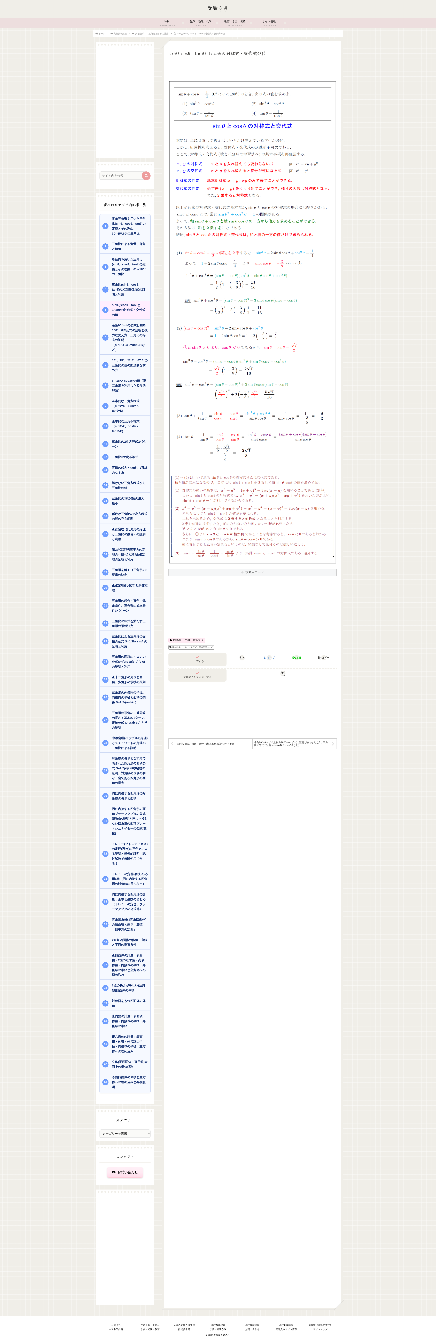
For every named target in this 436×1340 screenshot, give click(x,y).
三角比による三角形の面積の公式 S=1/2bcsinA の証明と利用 (129, 641)
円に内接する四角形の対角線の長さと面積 (129, 796)
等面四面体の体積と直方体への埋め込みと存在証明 (129, 1082)
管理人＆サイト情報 (286, 1329)
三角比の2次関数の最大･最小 (129, 501)
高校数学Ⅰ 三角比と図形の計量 (188, 640)
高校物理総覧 (252, 1325)
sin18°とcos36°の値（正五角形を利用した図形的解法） (129, 385)
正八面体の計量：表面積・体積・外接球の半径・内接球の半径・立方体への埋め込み (129, 1044)
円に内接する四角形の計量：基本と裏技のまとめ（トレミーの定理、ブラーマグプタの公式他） (129, 902)
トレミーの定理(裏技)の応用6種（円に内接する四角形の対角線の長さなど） (130, 879)
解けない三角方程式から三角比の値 (129, 485)
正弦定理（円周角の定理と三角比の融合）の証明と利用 (129, 534)
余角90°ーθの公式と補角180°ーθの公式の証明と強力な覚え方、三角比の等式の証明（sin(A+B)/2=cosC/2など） (129, 338)
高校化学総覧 (286, 1325)
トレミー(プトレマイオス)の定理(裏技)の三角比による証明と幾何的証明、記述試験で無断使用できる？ (130, 853)
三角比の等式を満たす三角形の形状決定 (129, 623)
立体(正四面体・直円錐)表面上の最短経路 (130, 1064)
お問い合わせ (127, 1172)
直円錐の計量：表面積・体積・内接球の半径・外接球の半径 (129, 1021)
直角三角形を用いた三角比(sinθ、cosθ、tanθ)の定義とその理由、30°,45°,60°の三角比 (129, 226)
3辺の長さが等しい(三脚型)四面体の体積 (128, 988)
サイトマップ (320, 1329)
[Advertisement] (252, 68)
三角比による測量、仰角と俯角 (129, 246)
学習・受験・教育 (150, 1329)
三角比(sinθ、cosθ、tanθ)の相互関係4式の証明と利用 (128, 289)
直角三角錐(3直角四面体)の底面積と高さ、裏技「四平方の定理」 (129, 924)
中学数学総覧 (116, 1329)
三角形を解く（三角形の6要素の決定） (129, 572)
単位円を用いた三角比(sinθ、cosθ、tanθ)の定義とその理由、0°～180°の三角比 (129, 267)
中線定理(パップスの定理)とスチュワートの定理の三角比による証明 (130, 743)
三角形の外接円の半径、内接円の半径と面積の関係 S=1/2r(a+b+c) (129, 697)
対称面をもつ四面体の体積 (129, 1003)
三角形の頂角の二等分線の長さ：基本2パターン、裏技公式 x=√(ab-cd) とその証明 (129, 720)
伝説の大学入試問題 (184, 1325)
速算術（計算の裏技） (320, 1325)
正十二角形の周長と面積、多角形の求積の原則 (129, 679)
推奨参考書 (184, 1329)
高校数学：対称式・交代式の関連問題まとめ (192, 647)
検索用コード (254, 572)
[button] (324, 657)
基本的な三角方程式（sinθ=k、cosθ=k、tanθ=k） (126, 406)
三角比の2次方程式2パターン (129, 444)
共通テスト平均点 (150, 1325)
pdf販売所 (116, 1325)
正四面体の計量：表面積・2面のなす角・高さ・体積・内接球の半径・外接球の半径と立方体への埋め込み (129, 965)
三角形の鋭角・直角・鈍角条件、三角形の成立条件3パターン (129, 605)
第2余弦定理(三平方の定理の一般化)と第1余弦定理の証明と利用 (128, 554)
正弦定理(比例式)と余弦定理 (130, 588)
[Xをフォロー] (282, 673)
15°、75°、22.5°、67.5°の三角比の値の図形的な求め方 (130, 365)
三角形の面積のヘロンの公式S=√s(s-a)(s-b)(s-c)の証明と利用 (129, 661)
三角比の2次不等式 (125, 457)
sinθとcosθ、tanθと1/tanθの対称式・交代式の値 (128, 310)
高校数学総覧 (218, 1325)
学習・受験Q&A (218, 1329)
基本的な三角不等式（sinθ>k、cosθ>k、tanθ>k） (126, 426)
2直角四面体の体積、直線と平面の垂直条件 (129, 942)
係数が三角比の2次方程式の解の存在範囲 (129, 516)
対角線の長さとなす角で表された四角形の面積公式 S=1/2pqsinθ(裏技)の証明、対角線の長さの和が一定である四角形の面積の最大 (129, 771)
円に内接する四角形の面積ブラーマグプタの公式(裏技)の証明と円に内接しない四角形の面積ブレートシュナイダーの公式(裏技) (130, 821)
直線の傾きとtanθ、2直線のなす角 (129, 470)
